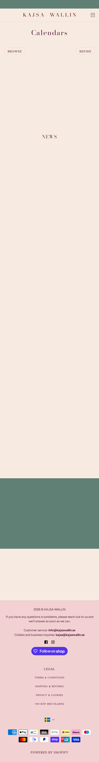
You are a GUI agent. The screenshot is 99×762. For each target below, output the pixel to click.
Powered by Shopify (49, 752)
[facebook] (46, 641)
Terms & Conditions (49, 677)
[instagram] (53, 641)
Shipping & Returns (49, 686)
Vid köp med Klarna (49, 703)
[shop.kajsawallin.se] (49, 15)
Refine (85, 51)
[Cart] (92, 15)
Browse (15, 51)
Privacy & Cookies (49, 695)
